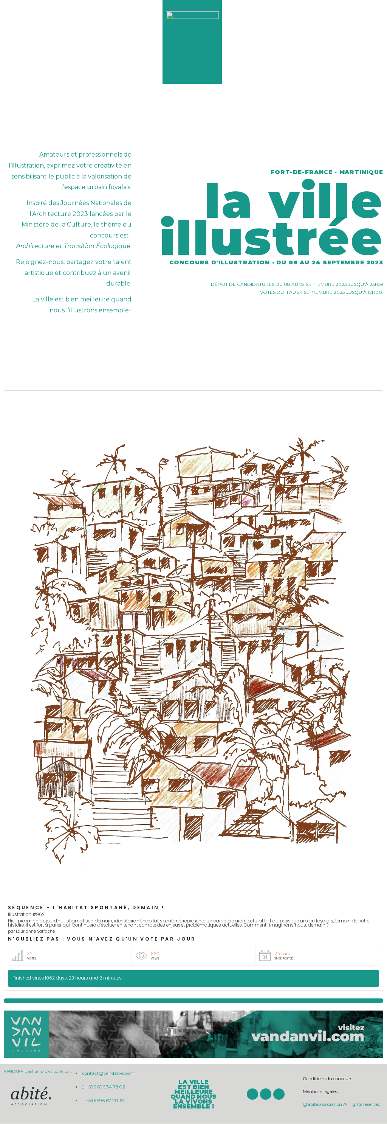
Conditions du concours (327, 1078)
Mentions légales (320, 1091)
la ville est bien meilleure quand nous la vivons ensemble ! (193, 1094)
